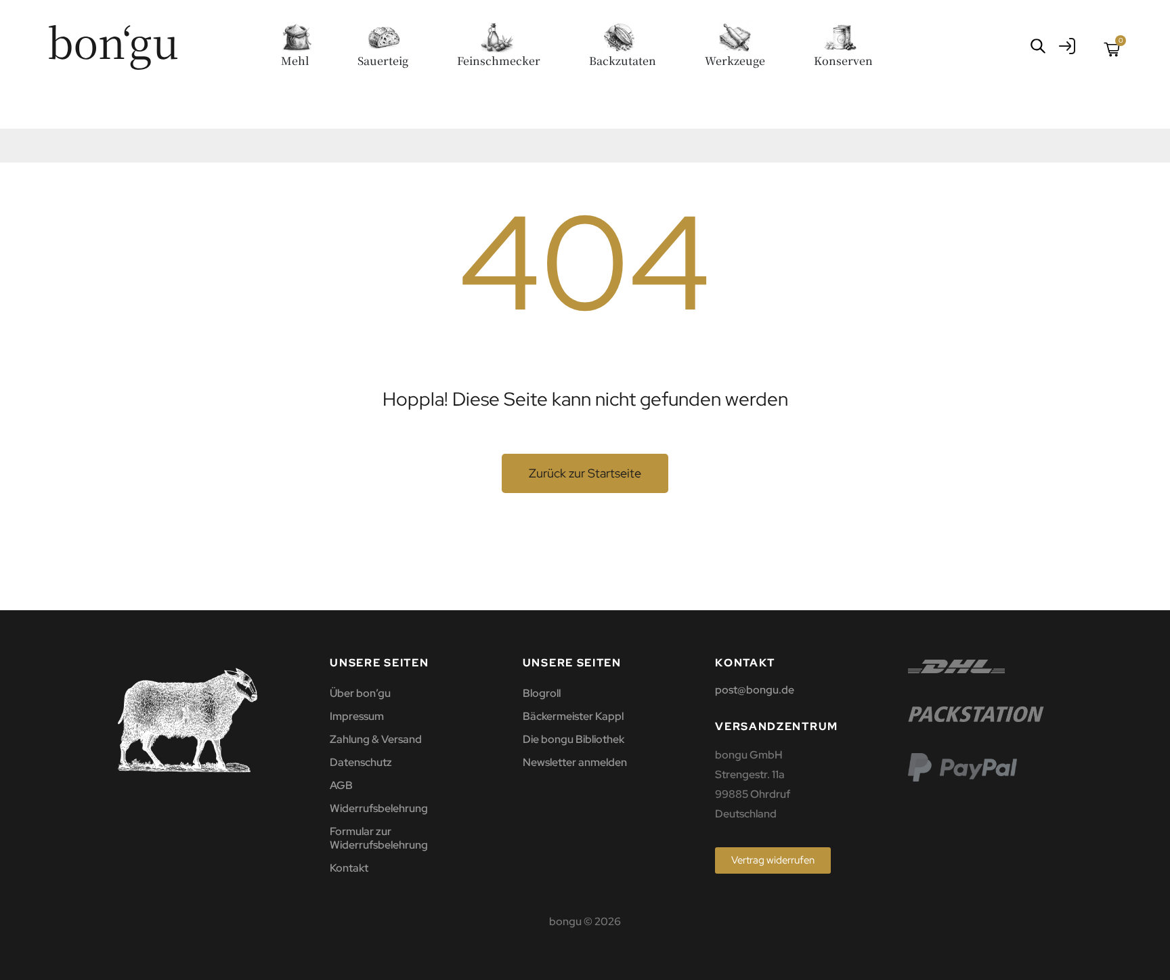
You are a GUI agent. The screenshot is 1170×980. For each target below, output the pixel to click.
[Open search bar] (1038, 46)
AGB (341, 785)
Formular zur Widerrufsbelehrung (379, 838)
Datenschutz (361, 762)
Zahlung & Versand (376, 739)
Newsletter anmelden (575, 762)
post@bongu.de (754, 690)
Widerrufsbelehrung (379, 808)
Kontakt (349, 868)
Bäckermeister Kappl (573, 716)
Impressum (357, 716)
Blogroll (542, 693)
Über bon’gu (360, 693)
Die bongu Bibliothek (573, 739)
